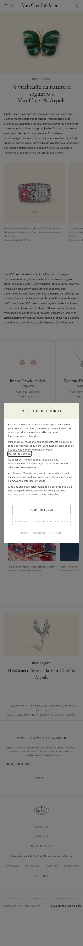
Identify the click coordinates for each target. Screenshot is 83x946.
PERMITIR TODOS (41, 510)
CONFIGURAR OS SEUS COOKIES (41, 533)
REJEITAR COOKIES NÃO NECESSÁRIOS (41, 521)
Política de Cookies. (19, 453)
